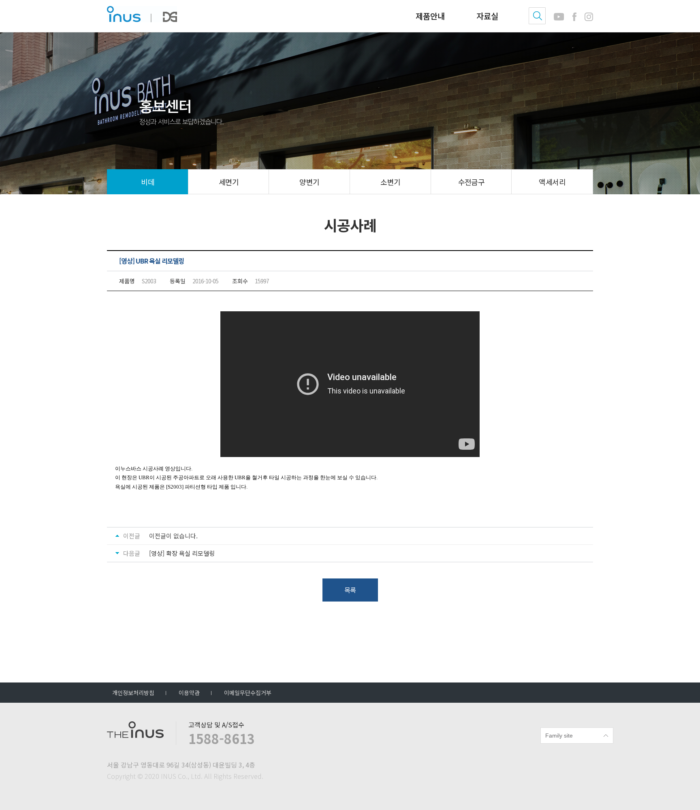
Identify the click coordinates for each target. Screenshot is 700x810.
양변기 (309, 181)
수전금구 (471, 181)
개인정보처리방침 (133, 693)
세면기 (229, 181)
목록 (350, 590)
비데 (147, 181)
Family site (559, 735)
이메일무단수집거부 (247, 693)
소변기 (390, 181)
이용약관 (189, 693)
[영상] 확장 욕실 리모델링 (182, 553)
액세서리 (552, 181)
